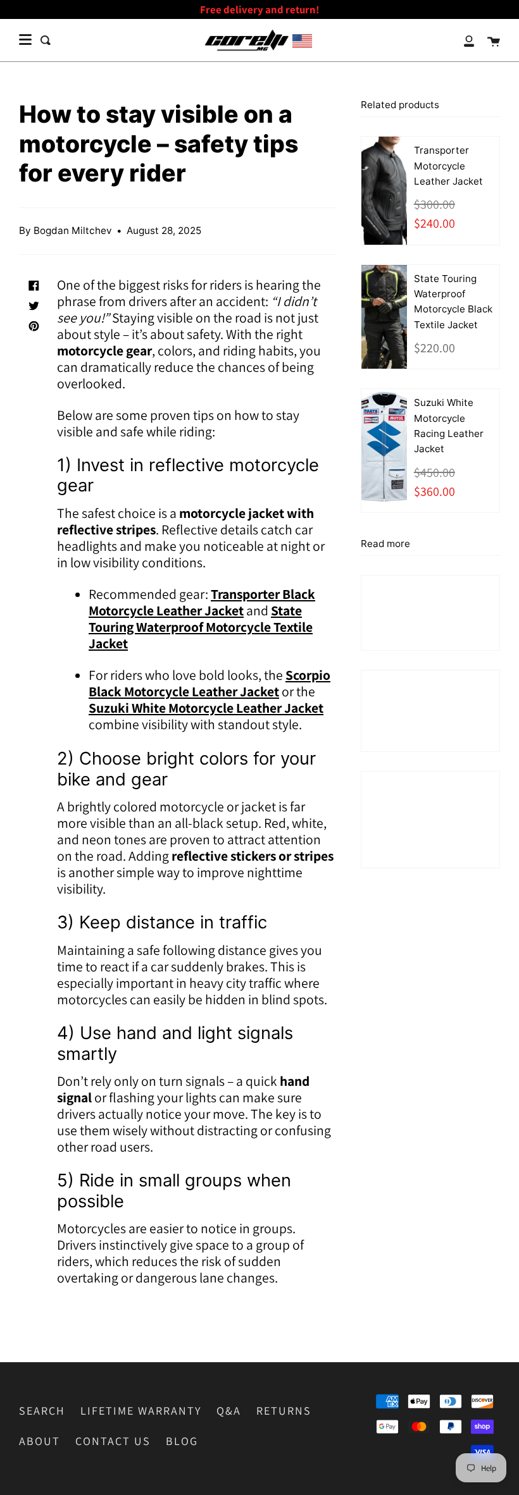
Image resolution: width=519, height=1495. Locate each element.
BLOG (182, 1441)
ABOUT (39, 1441)
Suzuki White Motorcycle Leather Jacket (206, 708)
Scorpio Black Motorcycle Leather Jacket (209, 683)
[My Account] (462, 40)
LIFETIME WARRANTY (140, 1410)
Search (42, 1410)
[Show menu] (25, 39)
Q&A (228, 1410)
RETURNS (283, 1410)
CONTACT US (113, 1441)
